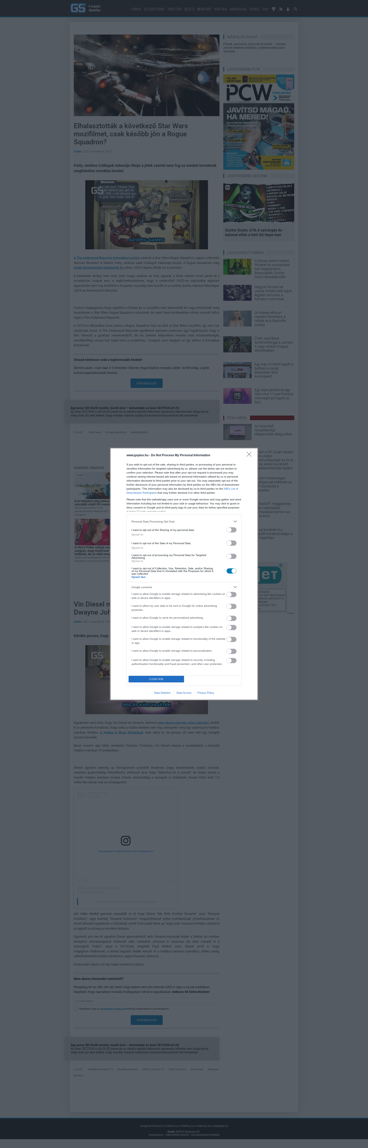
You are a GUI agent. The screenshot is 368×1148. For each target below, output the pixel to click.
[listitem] (184, 521)
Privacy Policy (205, 692)
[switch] (232, 529)
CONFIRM (156, 679)
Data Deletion (162, 692)
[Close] (250, 455)
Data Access (184, 692)
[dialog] (184, 574)
